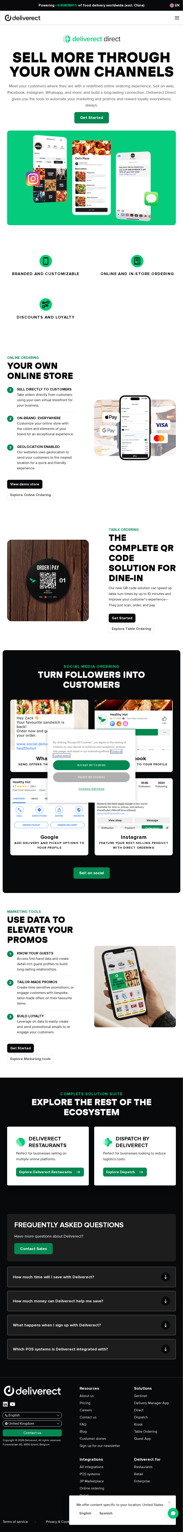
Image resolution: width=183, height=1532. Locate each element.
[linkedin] (5, 1404)
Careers (86, 1410)
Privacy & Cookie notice (64, 1522)
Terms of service (15, 1522)
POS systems (90, 1474)
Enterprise (142, 1481)
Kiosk (138, 1424)
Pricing (85, 1403)
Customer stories (93, 1438)
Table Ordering (145, 1431)
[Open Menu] (177, 17)
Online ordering (92, 1488)
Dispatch (141, 1417)
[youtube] (12, 1404)
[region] (91, 766)
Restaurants (143, 1467)
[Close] (169, 1502)
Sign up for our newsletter (100, 1446)
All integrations (91, 1467)
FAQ (83, 1424)
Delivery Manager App (151, 1403)
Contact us (88, 1417)
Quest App (142, 1438)
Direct (138, 1410)
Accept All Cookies (91, 765)
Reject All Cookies (91, 777)
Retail (138, 1474)
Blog (83, 1431)
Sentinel (140, 1396)
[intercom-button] (173, 1513)
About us (87, 1396)
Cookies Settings (92, 789)
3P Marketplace (92, 1481)
